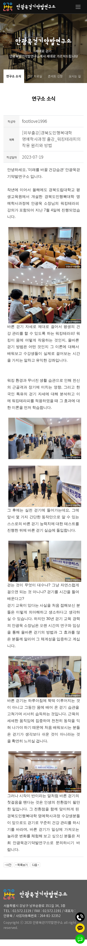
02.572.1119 (22, 910)
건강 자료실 (34, 76)
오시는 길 (75, 76)
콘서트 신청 (55, 76)
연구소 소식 (13, 76)
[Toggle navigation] (78, 7)
